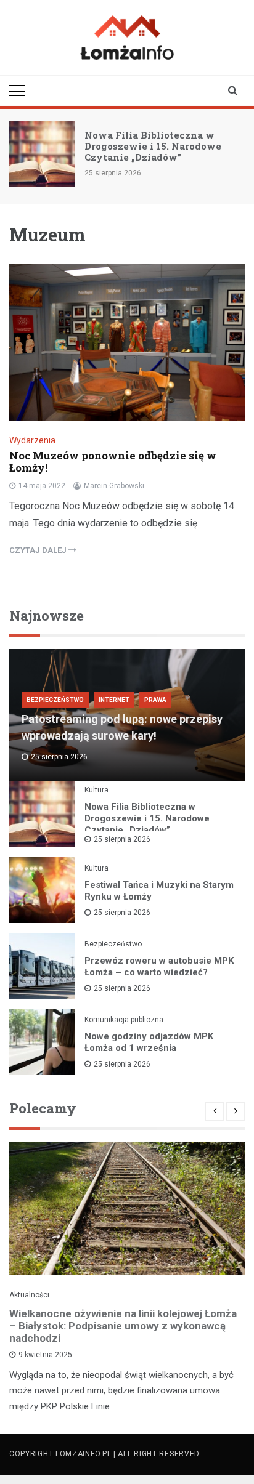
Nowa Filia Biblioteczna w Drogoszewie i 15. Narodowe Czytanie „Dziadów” (152, 146)
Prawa (155, 699)
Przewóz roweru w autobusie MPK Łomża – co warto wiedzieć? (159, 966)
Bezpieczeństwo (55, 699)
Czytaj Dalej (38, 550)
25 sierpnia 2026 (122, 839)
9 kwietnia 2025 (45, 1354)
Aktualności (29, 1295)
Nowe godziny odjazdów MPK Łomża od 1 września (148, 1042)
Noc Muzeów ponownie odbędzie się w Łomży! (112, 461)
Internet (114, 699)
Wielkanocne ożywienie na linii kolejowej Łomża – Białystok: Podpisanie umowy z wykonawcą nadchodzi (123, 1325)
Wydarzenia (32, 440)
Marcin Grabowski (114, 486)
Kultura (96, 790)
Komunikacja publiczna (123, 1019)
